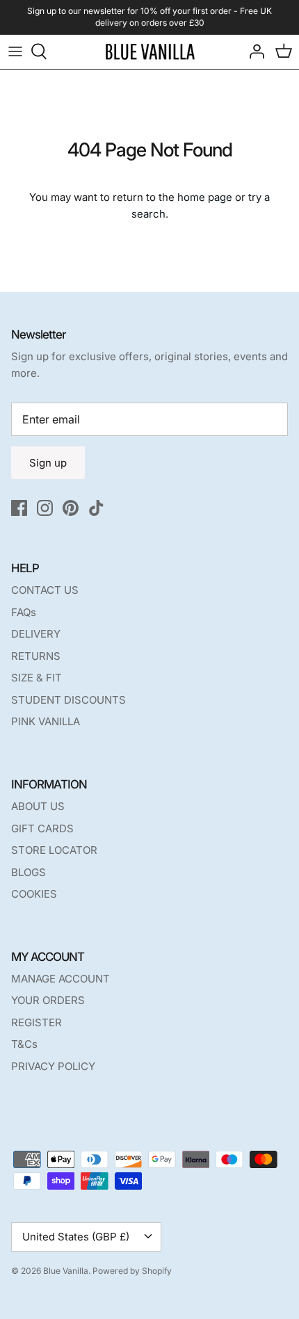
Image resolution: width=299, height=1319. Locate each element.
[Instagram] (45, 508)
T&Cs (24, 1044)
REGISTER (36, 1022)
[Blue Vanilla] (150, 52)
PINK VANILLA (45, 721)
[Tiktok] (96, 508)
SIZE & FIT (36, 677)
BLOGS (28, 872)
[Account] (253, 51)
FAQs (23, 612)
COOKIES (34, 893)
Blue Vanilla (65, 1270)
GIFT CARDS (42, 828)
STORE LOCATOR (54, 850)
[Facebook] (19, 508)
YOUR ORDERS (48, 1000)
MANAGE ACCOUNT (60, 978)
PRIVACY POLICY (53, 1066)
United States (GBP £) (75, 1236)
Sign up (48, 462)
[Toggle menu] (15, 51)
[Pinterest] (71, 508)
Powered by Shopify (132, 1270)
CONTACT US (45, 590)
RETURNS (35, 656)
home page (204, 197)
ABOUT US (38, 806)
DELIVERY (35, 633)
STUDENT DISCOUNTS (68, 699)
